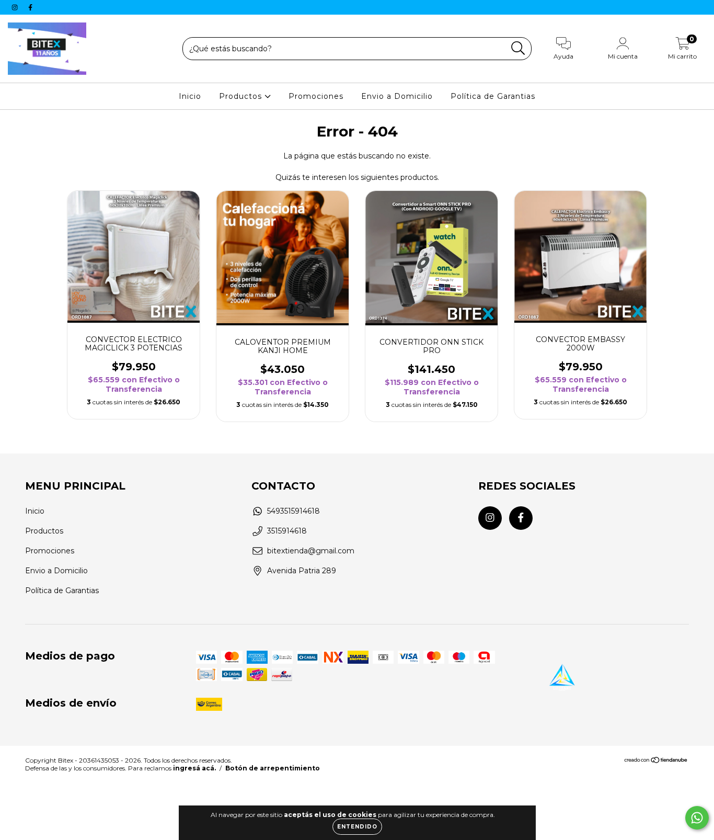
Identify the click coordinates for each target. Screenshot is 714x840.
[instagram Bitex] (16, 7)
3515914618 (287, 531)
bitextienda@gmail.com (310, 550)
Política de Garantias (493, 96)
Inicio (190, 96)
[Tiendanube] (656, 761)
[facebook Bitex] (30, 7)
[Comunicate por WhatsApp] (697, 818)
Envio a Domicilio (397, 96)
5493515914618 (293, 511)
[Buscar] (518, 48)
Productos (241, 96)
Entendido (357, 826)
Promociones (316, 96)
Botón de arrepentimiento (272, 768)
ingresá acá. (194, 768)
